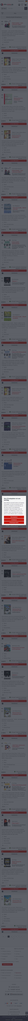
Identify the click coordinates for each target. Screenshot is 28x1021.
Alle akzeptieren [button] (14, 516)
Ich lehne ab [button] (14, 519)
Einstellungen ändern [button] (14, 522)
